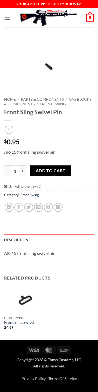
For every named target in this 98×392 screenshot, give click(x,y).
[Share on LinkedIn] (58, 207)
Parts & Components (42, 99)
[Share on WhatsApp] (9, 207)
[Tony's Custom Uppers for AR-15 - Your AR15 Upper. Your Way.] (48, 17)
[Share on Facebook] (18, 207)
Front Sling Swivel (19, 322)
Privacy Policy (34, 378)
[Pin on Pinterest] (48, 207)
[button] (7, 17)
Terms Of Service (62, 378)
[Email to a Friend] (38, 207)
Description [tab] (16, 240)
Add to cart (51, 170)
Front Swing (53, 104)
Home (10, 99)
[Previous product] (9, 130)
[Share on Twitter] (28, 207)
